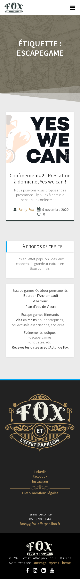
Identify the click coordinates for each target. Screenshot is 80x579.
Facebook (40, 476)
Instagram (40, 481)
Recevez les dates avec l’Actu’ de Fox (40, 347)
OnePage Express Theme (52, 562)
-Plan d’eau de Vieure (40, 306)
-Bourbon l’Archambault (40, 295)
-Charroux (40, 301)
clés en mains (26, 319)
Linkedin (40, 471)
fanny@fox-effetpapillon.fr (40, 523)
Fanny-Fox (26, 209)
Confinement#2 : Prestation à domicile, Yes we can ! (40, 178)
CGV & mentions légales (40, 493)
